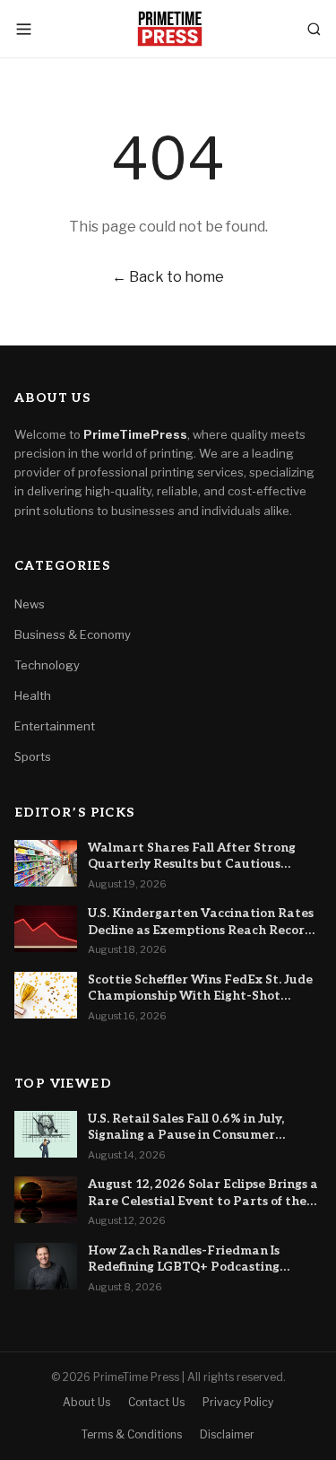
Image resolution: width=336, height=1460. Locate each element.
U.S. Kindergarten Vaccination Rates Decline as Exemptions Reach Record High (201, 922)
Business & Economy (72, 634)
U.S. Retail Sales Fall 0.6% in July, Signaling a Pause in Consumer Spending (186, 1128)
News (29, 604)
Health (32, 695)
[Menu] (23, 29)
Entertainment (54, 726)
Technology (47, 665)
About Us (86, 1402)
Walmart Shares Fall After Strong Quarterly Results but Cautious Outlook (192, 857)
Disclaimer (227, 1434)
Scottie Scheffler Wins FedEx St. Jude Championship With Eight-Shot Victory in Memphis (200, 989)
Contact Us (156, 1402)
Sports (32, 756)
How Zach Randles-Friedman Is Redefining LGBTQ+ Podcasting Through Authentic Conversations (193, 1260)
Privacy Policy (237, 1402)
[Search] (314, 29)
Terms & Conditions (132, 1434)
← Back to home (168, 276)
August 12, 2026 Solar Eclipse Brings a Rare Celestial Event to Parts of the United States (203, 1193)
